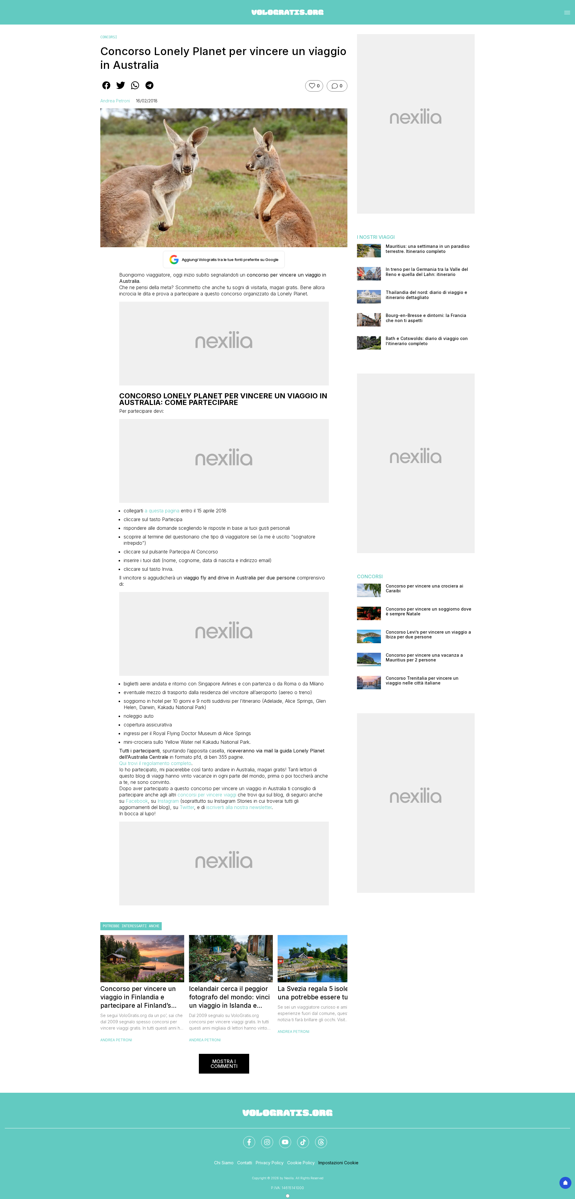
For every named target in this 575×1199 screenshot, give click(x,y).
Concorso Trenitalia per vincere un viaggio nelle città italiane (422, 681)
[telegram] (149, 89)
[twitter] (121, 89)
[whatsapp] (135, 89)
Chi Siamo (224, 1162)
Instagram (168, 801)
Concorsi (108, 37)
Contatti (244, 1162)
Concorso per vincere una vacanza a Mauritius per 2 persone (424, 658)
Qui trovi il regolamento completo (155, 763)
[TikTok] (299, 1138)
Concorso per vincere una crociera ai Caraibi (424, 589)
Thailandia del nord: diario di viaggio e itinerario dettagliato (426, 295)
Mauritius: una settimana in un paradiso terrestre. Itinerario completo (428, 249)
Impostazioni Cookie (338, 1162)
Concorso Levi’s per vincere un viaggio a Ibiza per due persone (428, 635)
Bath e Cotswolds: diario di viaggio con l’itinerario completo (427, 341)
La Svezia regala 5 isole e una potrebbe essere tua (316, 993)
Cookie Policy (301, 1162)
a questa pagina (162, 511)
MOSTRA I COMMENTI (224, 1063)
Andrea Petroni (115, 100)
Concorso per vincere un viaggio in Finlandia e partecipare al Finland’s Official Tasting (138, 997)
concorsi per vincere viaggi (207, 795)
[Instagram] (263, 1138)
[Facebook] (245, 1138)
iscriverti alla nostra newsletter (239, 807)
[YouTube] (281, 1138)
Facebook (137, 801)
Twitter (187, 807)
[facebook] (106, 89)
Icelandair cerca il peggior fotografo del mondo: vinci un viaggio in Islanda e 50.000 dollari (229, 997)
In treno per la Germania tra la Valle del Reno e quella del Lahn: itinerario (427, 272)
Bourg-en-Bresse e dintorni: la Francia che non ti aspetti (426, 318)
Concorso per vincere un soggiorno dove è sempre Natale (428, 612)
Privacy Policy (270, 1162)
